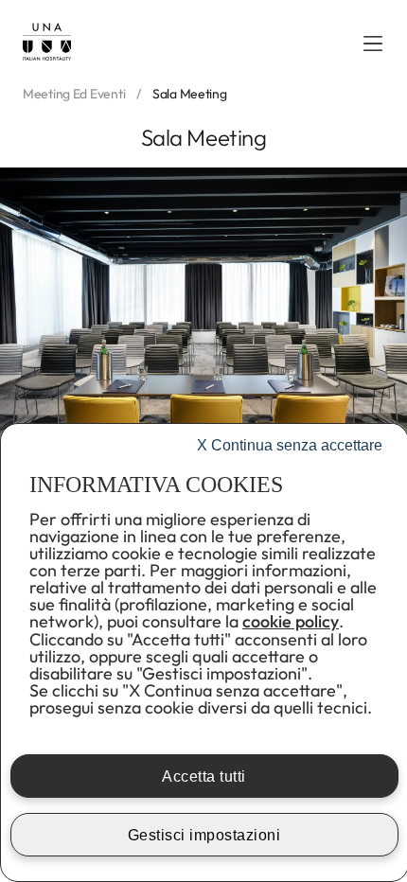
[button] (373, 43)
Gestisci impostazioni (204, 835)
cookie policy (290, 621)
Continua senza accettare (289, 445)
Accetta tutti (204, 776)
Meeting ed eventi (74, 94)
